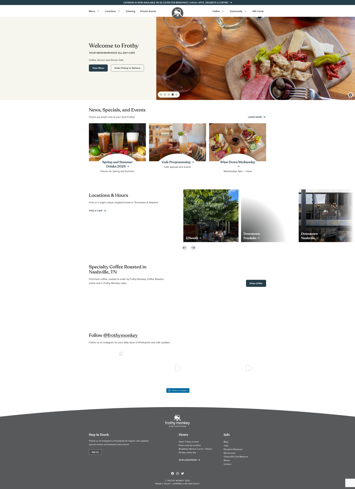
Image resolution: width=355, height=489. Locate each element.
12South (192, 238)
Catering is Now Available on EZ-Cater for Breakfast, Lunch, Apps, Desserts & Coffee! (176, 2)
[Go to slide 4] (172, 94)
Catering (130, 11)
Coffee (216, 11)
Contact (227, 464)
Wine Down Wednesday (237, 162)
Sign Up (95, 452)
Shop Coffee (256, 283)
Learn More (255, 117)
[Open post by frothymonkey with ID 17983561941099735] (213, 368)
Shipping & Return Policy (186, 483)
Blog (226, 441)
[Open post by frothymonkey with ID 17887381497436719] (142, 368)
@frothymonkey (120, 335)
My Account (229, 452)
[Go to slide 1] (161, 94)
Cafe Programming (176, 162)
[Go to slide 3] (169, 94)
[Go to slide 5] (176, 94)
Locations (110, 11)
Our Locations (188, 460)
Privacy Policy (163, 483)
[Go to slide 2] (165, 94)
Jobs (226, 445)
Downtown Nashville (309, 236)
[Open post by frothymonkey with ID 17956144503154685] (177, 368)
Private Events (148, 11)
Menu (92, 11)
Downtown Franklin (252, 236)
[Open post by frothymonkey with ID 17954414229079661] (106, 368)
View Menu (98, 68)
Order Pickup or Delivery (127, 68)
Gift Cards (258, 11)
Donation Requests (233, 449)
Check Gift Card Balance (236, 456)
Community (236, 11)
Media (227, 460)
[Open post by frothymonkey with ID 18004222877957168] (248, 368)
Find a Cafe (96, 210)
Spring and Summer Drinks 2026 (117, 164)
